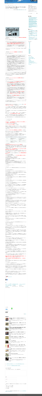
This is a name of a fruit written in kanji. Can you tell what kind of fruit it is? (33, 17)
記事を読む (10, 321)
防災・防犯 (30, 64)
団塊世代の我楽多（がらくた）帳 (12, 0)
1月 (29, 47)
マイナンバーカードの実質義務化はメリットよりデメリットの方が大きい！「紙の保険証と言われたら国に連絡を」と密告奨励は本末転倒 (8, 285)
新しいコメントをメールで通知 (9, 385)
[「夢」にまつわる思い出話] (7, 342)
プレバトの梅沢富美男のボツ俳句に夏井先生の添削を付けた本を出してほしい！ (33, 33)
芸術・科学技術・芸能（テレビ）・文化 (21, 9)
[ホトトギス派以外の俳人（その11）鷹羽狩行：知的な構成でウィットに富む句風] (7, 333)
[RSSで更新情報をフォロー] (35, 0)
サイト (6, 381)
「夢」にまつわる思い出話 (12, 340)
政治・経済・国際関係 (31, 57)
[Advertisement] (15, 18)
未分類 (29, 59)
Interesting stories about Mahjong (13, 353)
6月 (29, 44)
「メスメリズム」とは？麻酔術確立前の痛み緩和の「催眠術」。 (13, 365)
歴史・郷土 (30, 60)
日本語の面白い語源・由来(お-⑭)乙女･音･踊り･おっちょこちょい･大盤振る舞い (15, 284)
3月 (29, 46)
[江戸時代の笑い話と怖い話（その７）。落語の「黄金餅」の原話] (7, 346)
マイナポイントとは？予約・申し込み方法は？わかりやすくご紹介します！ (22, 284)
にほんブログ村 (10, 276)
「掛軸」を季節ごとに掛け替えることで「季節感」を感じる (16, 336)
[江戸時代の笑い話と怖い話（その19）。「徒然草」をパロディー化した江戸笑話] (7, 324)
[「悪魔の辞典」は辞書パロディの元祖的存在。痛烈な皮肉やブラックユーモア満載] (7, 319)
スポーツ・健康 (30, 56)
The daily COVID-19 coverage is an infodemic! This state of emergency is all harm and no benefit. (33, 19)
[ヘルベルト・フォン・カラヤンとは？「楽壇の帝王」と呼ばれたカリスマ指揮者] (7, 358)
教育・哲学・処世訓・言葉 (32, 58)
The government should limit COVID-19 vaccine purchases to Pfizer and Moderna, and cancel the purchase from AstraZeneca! (33, 26)
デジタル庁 (20, 104)
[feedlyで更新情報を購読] (34, 0)
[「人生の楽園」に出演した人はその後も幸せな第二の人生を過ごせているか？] (7, 350)
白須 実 (36, 35)
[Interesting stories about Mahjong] (7, 354)
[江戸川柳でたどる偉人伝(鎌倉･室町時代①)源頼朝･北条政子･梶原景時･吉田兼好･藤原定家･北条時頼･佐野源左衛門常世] (7, 328)
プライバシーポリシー (11, 3)
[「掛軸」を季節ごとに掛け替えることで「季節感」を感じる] (7, 337)
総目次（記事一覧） (7, 3)
